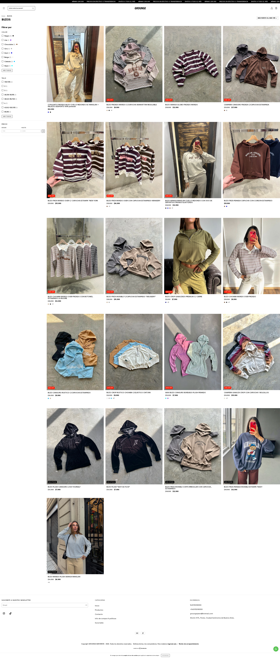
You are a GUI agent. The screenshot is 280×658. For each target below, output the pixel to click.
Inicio (3, 16)
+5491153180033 (196, 609)
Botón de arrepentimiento (189, 644)
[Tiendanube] (140, 648)
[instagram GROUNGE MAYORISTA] (4, 613)
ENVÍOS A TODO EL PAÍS (29, 2)
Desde (4, 127)
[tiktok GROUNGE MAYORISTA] (10, 613)
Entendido (165, 655)
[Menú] (4, 8)
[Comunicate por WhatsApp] (275, 648)
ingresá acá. (172, 644)
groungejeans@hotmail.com (201, 614)
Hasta (24, 127)
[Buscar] (33, 8)
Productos (99, 610)
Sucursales (99, 623)
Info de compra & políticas (105, 618)
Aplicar (43, 131)
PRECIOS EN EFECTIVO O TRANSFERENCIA (69, 2)
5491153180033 (195, 605)
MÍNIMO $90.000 (46, 2)
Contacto (99, 614)
